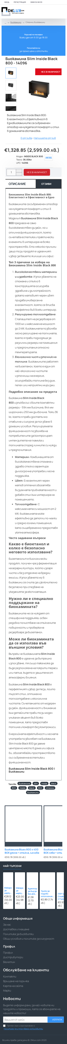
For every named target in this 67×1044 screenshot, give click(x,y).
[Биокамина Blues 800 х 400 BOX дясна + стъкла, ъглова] (23, 824)
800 (14, 787)
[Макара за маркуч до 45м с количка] (8, 877)
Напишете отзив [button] (45, 138)
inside (44, 783)
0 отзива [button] (26, 138)
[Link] (12, 12)
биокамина (24, 783)
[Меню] (42, 12)
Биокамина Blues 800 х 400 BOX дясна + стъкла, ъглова (22, 851)
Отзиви (46, 184)
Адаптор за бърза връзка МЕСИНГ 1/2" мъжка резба (32, 891)
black (53, 783)
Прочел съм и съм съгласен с (23, 1027)
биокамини (33, 792)
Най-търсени (12, 866)
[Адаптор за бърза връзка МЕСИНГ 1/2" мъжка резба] (32, 878)
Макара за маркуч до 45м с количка (8, 891)
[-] (19, 174)
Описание (17, 184)
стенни (50, 787)
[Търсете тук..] (55, 12)
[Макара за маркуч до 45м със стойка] (20, 877)
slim (36, 783)
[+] (19, 170)
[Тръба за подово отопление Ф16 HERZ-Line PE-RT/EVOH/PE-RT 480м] (47, 880)
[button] (37, 172)
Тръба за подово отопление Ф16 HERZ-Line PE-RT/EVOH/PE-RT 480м (47, 894)
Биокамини (15, 22)
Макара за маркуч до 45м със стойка (20, 891)
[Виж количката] (62, 12)
